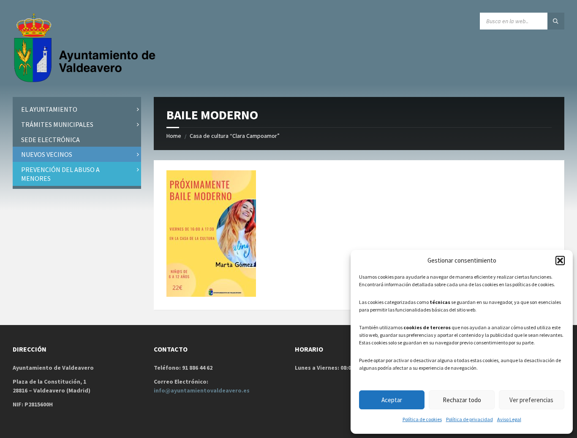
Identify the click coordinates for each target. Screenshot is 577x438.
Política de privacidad (469, 419)
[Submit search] (555, 21)
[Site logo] (87, 80)
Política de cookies (422, 419)
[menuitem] (77, 109)
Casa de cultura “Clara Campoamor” (235, 136)
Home (173, 136)
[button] (560, 260)
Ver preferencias (531, 400)
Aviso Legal (509, 419)
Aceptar (391, 400)
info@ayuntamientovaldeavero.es (202, 390)
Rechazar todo (462, 400)
